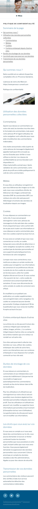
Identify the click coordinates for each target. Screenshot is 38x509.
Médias (8, 43)
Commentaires (11, 40)
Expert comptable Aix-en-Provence (20, 5)
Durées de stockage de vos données (16, 54)
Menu (20, 16)
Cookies (9, 46)
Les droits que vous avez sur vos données (18, 56)
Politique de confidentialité (12, 501)
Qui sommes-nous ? (10, 32)
